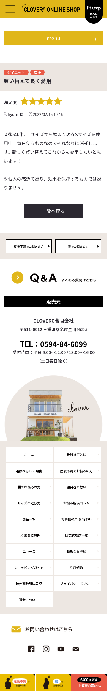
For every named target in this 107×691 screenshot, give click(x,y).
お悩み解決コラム (76, 503)
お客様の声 (76, 519)
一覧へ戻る (53, 211)
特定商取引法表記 (29, 583)
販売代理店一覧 (76, 535)
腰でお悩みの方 (29, 486)
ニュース (29, 551)
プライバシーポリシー (76, 583)
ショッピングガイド (29, 567)
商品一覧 (28, 519)
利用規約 (76, 567)
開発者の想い (76, 486)
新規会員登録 (76, 551)
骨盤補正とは (76, 454)
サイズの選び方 (29, 503)
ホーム (29, 454)
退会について (29, 599)
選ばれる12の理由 (29, 470)
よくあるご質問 (29, 535)
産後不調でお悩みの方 (76, 470)
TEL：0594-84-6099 (53, 344)
